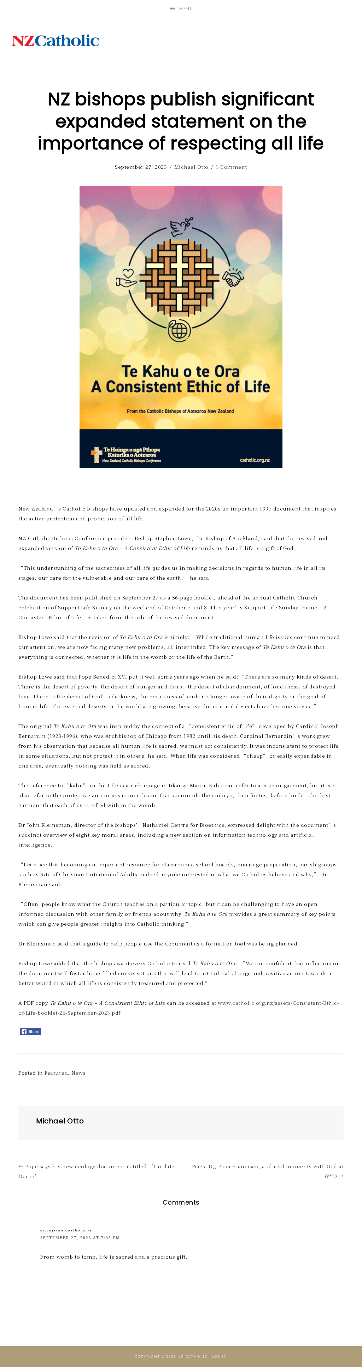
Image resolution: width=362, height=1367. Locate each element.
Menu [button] (186, 9)
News (78, 1072)
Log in (219, 1357)
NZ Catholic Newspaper (55, 40)
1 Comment (231, 166)
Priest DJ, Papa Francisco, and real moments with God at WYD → (268, 1171)
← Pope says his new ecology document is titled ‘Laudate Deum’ (96, 1171)
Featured (56, 1072)
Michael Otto (191, 166)
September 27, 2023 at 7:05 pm (80, 1238)
